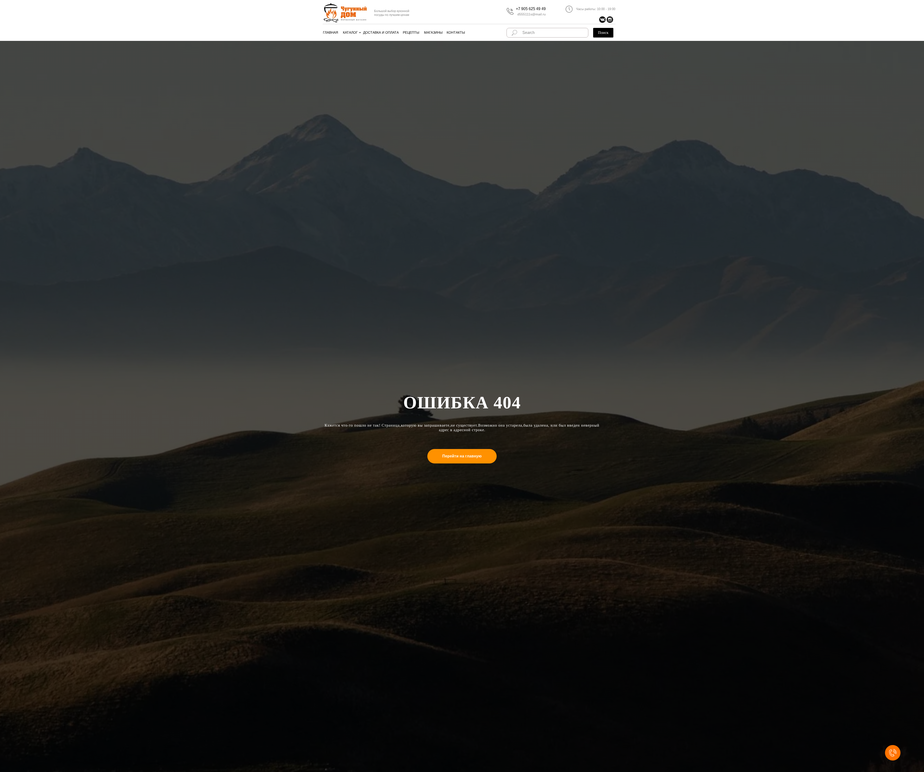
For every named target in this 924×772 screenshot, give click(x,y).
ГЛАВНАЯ (330, 32)
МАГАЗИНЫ (433, 32)
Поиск (603, 33)
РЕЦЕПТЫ (411, 32)
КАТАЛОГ (350, 32)
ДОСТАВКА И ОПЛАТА (381, 32)
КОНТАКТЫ (456, 32)
